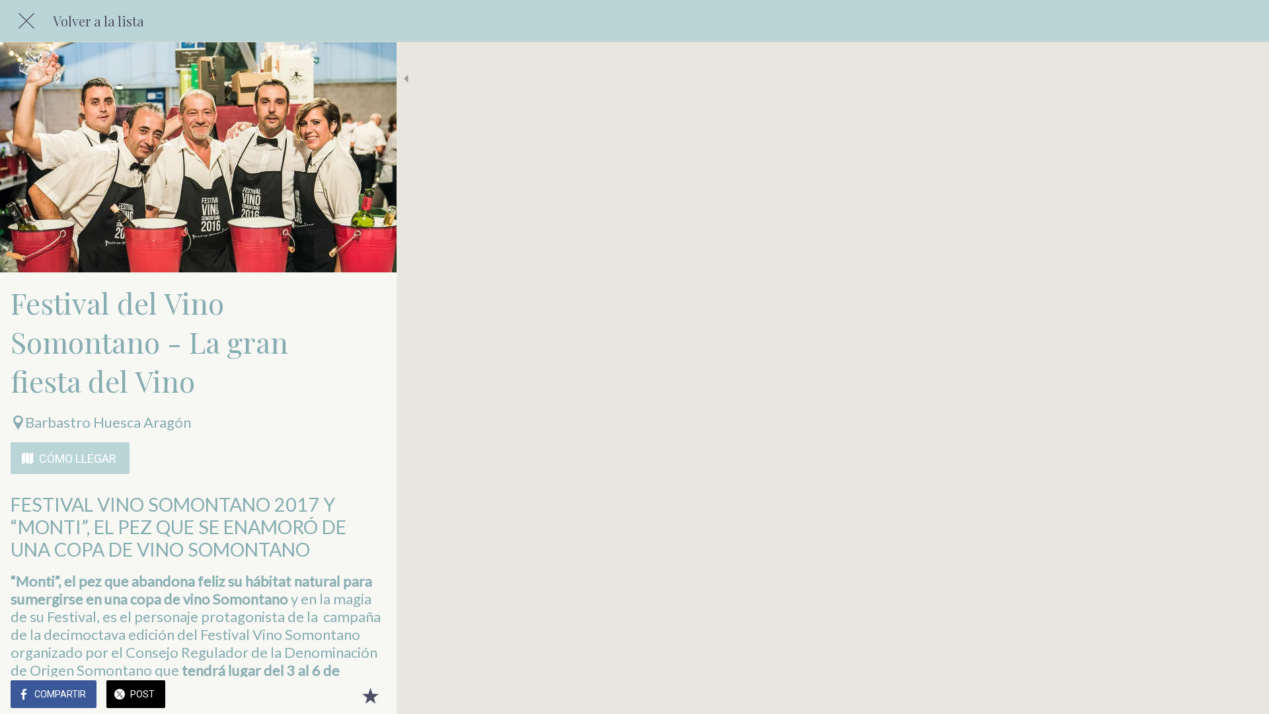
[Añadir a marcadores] (370, 695)
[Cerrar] (26, 21)
